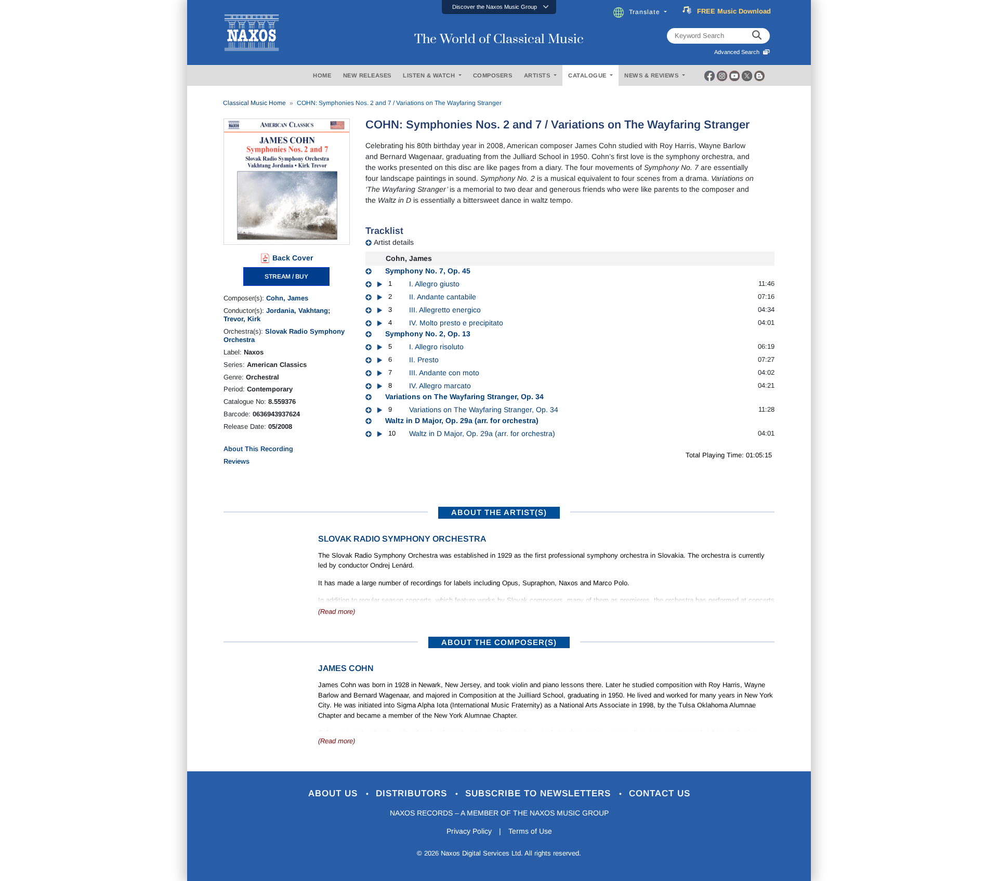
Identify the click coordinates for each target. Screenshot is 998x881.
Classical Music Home (254, 103)
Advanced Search (738, 52)
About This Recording (258, 449)
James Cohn (346, 668)
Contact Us (659, 793)
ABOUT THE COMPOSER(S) (499, 642)
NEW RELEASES (367, 75)
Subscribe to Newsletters (539, 793)
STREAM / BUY (286, 276)
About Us (334, 793)
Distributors (413, 793)
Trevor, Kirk (242, 319)
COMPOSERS (493, 75)
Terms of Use (530, 831)
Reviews (237, 461)
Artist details (394, 242)
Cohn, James (287, 298)
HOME (322, 75)
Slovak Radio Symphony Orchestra (402, 538)
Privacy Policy (469, 831)
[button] (499, 7)
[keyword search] (757, 36)
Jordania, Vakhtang (297, 310)
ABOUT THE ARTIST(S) (499, 512)
